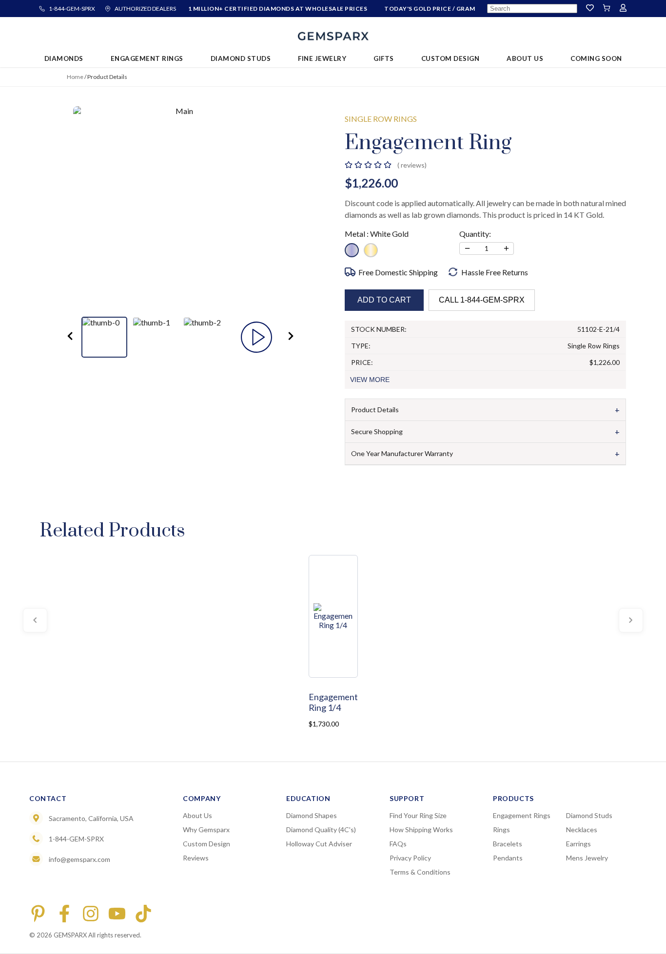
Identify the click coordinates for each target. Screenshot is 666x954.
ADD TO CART (384, 300)
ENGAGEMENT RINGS (147, 58)
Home (75, 76)
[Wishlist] (590, 8)
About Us (197, 815)
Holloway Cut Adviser (319, 844)
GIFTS (383, 58)
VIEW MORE (370, 379)
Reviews (196, 858)
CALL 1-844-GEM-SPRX (482, 300)
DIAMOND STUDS (241, 58)
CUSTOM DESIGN (450, 58)
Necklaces (581, 829)
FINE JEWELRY (322, 58)
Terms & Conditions (420, 872)
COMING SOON (596, 58)
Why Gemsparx (206, 829)
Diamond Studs (589, 815)
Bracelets (507, 844)
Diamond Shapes (311, 815)
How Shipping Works (421, 829)
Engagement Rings (521, 815)
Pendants (508, 858)
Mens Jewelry (587, 858)
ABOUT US (525, 58)
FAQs (398, 844)
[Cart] (606, 8)
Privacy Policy (410, 858)
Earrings (578, 844)
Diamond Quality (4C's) (321, 829)
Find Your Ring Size (418, 815)
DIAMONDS (63, 58)
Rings (501, 829)
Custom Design (206, 844)
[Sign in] (623, 8)
